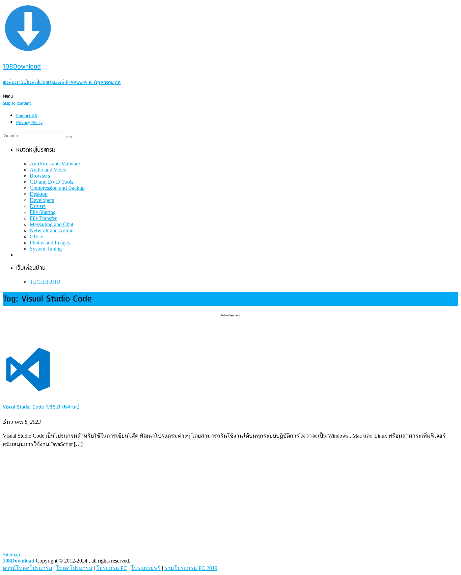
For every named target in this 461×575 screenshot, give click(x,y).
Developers (42, 200)
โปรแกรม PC (111, 568)
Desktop (39, 194)
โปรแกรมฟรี (146, 568)
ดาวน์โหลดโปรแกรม (27, 568)
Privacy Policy (29, 123)
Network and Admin (52, 230)
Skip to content (17, 103)
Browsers (40, 176)
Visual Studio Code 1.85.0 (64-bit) (41, 407)
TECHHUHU (45, 282)
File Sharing (43, 212)
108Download (18, 561)
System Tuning (46, 249)
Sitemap (11, 554)
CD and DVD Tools (51, 182)
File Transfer (43, 218)
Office (36, 236)
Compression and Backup (57, 188)
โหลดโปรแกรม (74, 568)
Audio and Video (48, 170)
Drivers (38, 206)
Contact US (26, 116)
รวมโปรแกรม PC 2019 (190, 568)
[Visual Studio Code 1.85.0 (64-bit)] (28, 393)
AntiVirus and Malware (55, 163)
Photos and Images (50, 242)
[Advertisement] (230, 327)
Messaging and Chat (51, 224)
